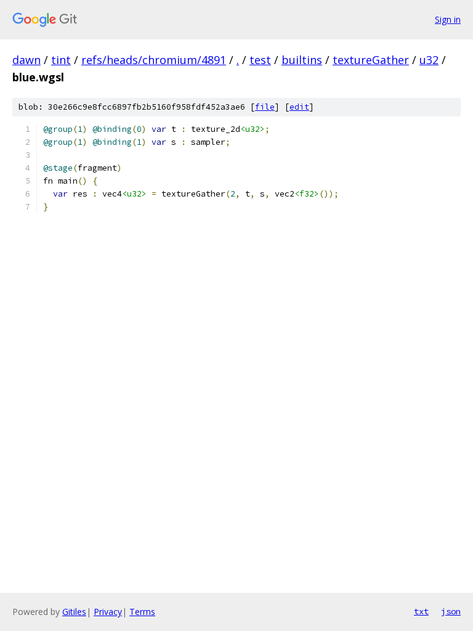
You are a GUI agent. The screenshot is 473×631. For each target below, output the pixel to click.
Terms (142, 611)
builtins (301, 59)
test (260, 59)
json (451, 611)
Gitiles (74, 611)
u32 (429, 59)
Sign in (448, 19)
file (265, 107)
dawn (26, 59)
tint (61, 59)
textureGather (371, 59)
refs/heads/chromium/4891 (153, 59)
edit (299, 107)
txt (421, 611)
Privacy (108, 611)
